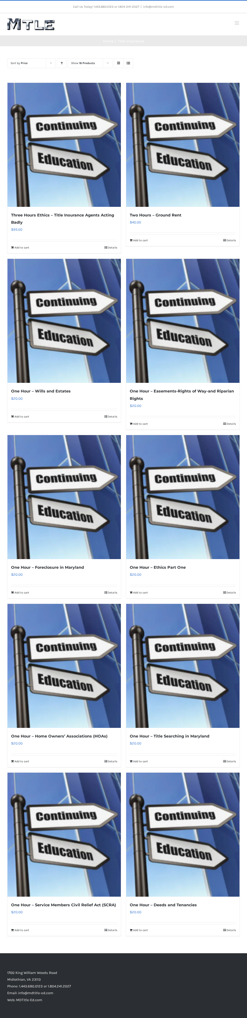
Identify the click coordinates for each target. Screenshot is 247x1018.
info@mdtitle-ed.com (158, 6)
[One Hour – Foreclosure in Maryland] (64, 497)
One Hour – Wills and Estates (41, 391)
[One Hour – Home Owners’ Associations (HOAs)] (64, 666)
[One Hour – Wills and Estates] (64, 321)
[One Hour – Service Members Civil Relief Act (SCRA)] (64, 835)
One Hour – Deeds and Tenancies (163, 905)
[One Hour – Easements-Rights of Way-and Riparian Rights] (183, 321)
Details (112, 247)
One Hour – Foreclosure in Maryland (47, 567)
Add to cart (21, 247)
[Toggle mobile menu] (237, 23)
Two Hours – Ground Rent (155, 215)
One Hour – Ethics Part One (158, 567)
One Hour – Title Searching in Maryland (169, 736)
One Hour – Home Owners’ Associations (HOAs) (59, 736)
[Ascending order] (61, 63)
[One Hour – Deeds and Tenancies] (183, 835)
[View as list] (128, 63)
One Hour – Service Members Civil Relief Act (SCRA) (63, 905)
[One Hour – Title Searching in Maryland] (183, 666)
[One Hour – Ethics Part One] (183, 497)
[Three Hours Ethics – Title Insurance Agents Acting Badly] (64, 145)
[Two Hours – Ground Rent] (183, 145)
